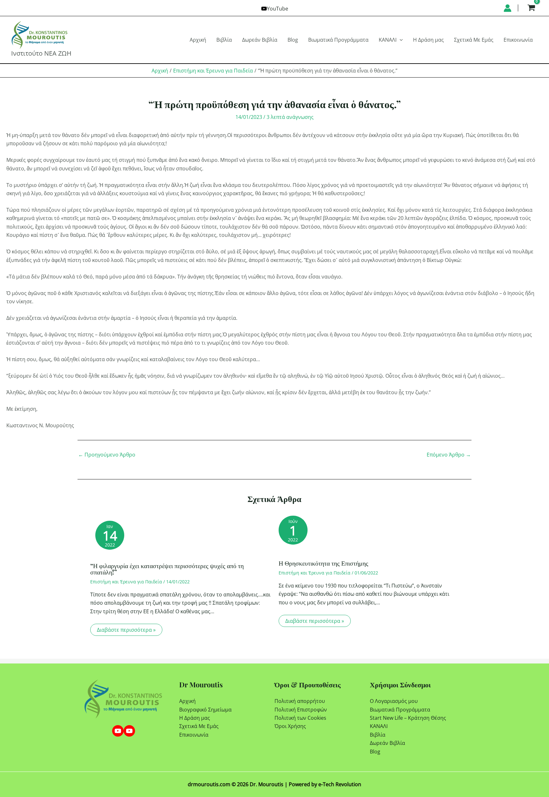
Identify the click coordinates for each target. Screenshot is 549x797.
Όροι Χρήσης (290, 726)
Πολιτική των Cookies (300, 717)
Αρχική (187, 700)
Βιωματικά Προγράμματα (400, 709)
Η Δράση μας (194, 717)
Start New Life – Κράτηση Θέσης (408, 717)
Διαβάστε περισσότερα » (126, 629)
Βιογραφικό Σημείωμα (205, 709)
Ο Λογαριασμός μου (394, 700)
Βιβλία (377, 734)
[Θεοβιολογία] (118, 731)
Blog (375, 751)
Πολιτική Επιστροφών (300, 709)
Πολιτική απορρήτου (299, 700)
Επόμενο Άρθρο (449, 454)
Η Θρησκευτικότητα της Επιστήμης (323, 563)
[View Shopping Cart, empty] (531, 8)
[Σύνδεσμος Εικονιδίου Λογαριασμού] (508, 8)
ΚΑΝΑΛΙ (379, 726)
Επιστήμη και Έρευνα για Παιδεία (126, 582)
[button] (399, 40)
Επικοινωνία (193, 734)
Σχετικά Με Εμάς (199, 726)
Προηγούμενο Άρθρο (106, 454)
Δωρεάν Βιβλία (387, 742)
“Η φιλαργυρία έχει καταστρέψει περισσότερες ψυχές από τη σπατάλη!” (167, 568)
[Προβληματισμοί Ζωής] (129, 731)
